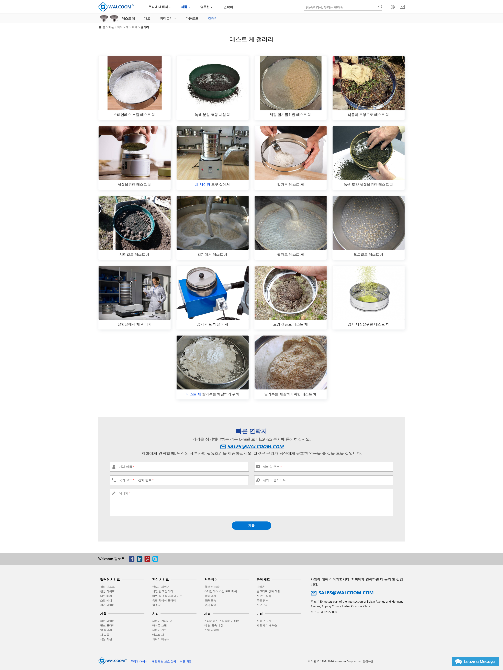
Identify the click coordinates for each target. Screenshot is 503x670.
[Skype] (156, 559)
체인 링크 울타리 (162, 591)
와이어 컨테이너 (162, 621)
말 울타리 (106, 630)
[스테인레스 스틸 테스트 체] (134, 83)
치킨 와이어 (107, 621)
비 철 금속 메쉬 (213, 625)
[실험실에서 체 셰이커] (134, 293)
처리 (120, 27)
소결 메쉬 (106, 600)
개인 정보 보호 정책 (164, 661)
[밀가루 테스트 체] (290, 153)
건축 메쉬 (211, 579)
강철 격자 (210, 596)
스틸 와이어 (211, 630)
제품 (184, 7)
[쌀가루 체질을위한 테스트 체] (212, 362)
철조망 (156, 605)
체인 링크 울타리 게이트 (167, 596)
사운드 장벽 (264, 596)
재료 (207, 613)
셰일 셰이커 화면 (267, 625)
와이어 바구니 (161, 639)
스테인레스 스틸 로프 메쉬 (220, 591)
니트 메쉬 (106, 596)
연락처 (228, 7)
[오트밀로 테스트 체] (368, 223)
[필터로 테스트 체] (290, 223)
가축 (103, 613)
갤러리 (213, 18)
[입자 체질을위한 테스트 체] (368, 293)
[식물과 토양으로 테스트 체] (368, 83)
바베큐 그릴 (159, 625)
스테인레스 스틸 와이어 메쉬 (222, 621)
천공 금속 (210, 600)
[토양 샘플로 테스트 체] (290, 293)
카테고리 (166, 18)
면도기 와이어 (161, 586)
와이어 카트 (159, 630)
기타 (260, 613)
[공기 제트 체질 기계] (212, 293)
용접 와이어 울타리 (164, 600)
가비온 (261, 586)
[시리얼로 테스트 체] (134, 223)
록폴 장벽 (262, 600)
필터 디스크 (107, 586)
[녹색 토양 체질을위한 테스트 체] (368, 153)
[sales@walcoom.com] (402, 7)
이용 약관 (186, 661)
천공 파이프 (107, 591)
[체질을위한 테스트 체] (134, 153)
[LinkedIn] (140, 559)
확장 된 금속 (212, 586)
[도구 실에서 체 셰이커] (212, 153)
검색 (380, 7)
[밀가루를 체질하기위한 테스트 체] (290, 362)
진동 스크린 (264, 621)
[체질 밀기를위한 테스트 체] (290, 83)
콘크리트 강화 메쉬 (268, 591)
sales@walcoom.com (255, 446)
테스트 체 (132, 27)
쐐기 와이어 (107, 605)
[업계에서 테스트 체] (212, 223)
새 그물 (104, 634)
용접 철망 (210, 605)
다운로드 (192, 18)
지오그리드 (263, 605)
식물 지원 (106, 639)
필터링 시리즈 (110, 579)
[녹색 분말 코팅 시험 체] (212, 83)
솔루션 (205, 7)
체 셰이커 (202, 184)
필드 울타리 (107, 625)
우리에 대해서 (158, 7)
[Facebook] (133, 559)
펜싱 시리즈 (160, 579)
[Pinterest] (148, 559)
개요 (147, 18)
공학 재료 (263, 579)
